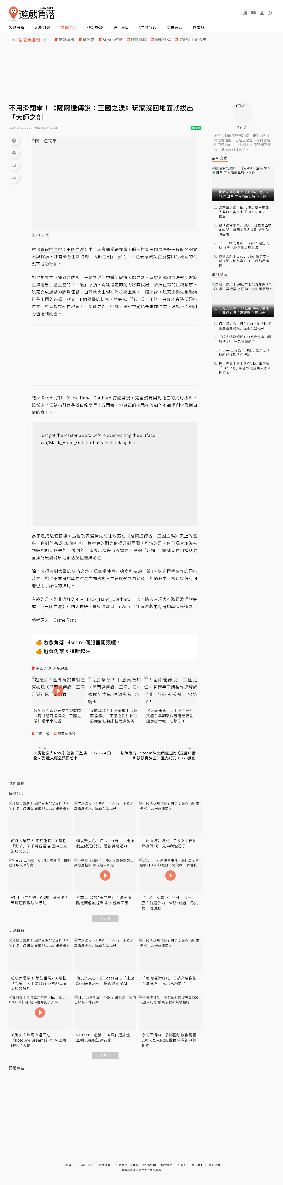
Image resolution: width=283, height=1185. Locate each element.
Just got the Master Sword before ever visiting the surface (97, 435)
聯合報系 (167, 1165)
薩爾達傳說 (66, 734)
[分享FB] (14, 140)
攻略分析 (17, 27)
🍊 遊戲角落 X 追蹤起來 (63, 651)
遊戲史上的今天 (193, 39)
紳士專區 (121, 27)
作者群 (198, 27)
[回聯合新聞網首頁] (13, 13)
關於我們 (197, 1165)
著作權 (134, 1165)
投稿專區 (174, 27)
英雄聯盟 (66, 39)
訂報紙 (182, 1165)
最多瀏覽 (220, 274)
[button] (269, 12)
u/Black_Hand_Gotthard (69, 442)
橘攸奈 (88, 39)
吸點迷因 (139, 39)
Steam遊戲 (113, 39)
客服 (91, 1165)
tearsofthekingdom (117, 442)
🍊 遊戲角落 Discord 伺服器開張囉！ (78, 642)
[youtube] (253, 12)
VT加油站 (147, 27)
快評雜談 (95, 27)
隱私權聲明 (149, 1165)
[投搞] (245, 12)
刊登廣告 (69, 1165)
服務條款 (121, 1165)
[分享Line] (14, 153)
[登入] (261, 12)
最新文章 (220, 158)
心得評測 (43, 27)
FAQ (82, 1165)
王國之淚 (43, 734)
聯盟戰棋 (163, 39)
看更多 (105, 918)
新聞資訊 (69, 27)
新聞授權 (105, 1165)
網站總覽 (214, 1165)
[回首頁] (32, 13)
